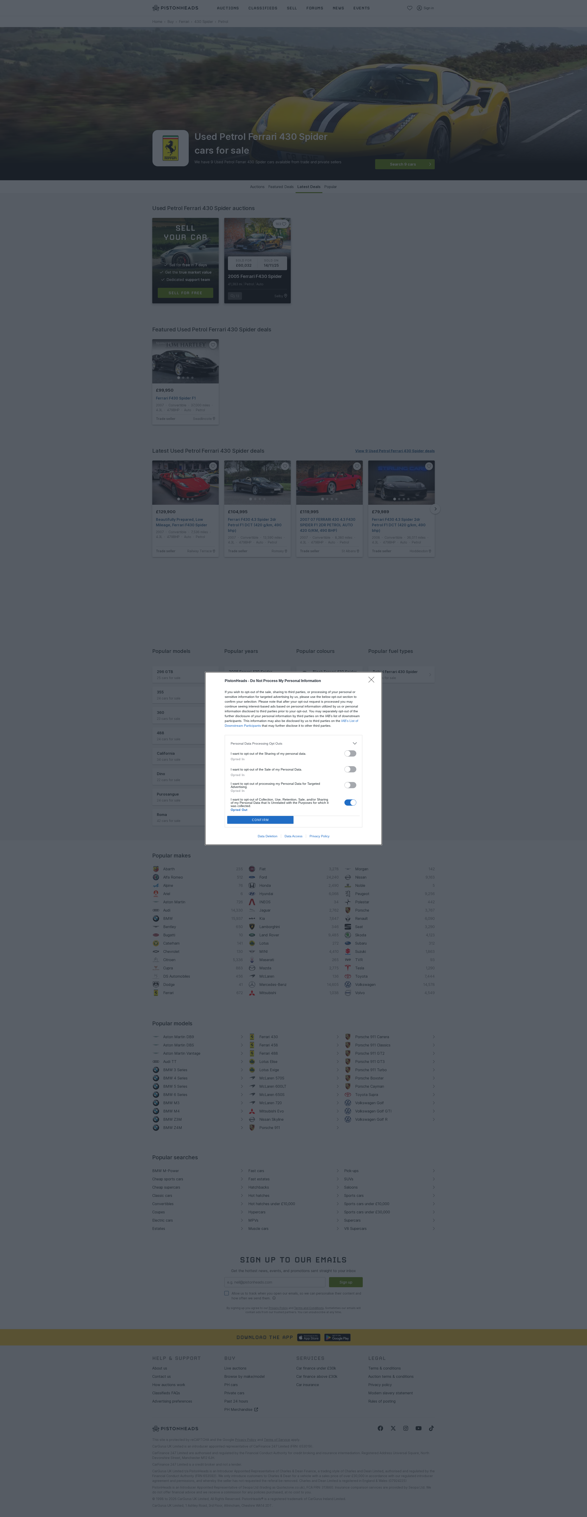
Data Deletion (267, 836)
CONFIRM (260, 820)
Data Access (293, 836)
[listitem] (293, 743)
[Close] (372, 681)
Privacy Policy (319, 836)
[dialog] (293, 758)
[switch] (350, 753)
